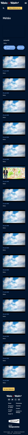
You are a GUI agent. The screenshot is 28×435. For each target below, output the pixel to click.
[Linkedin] (19, 399)
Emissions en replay (10, 406)
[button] (25, 3)
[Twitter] (12, 399)
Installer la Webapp (18, 411)
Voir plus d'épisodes (9, 389)
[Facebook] (9, 399)
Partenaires (19, 403)
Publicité (18, 406)
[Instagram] (15, 399)
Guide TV (10, 414)
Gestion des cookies (17, 433)
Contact (18, 408)
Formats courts (10, 410)
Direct (9, 403)
